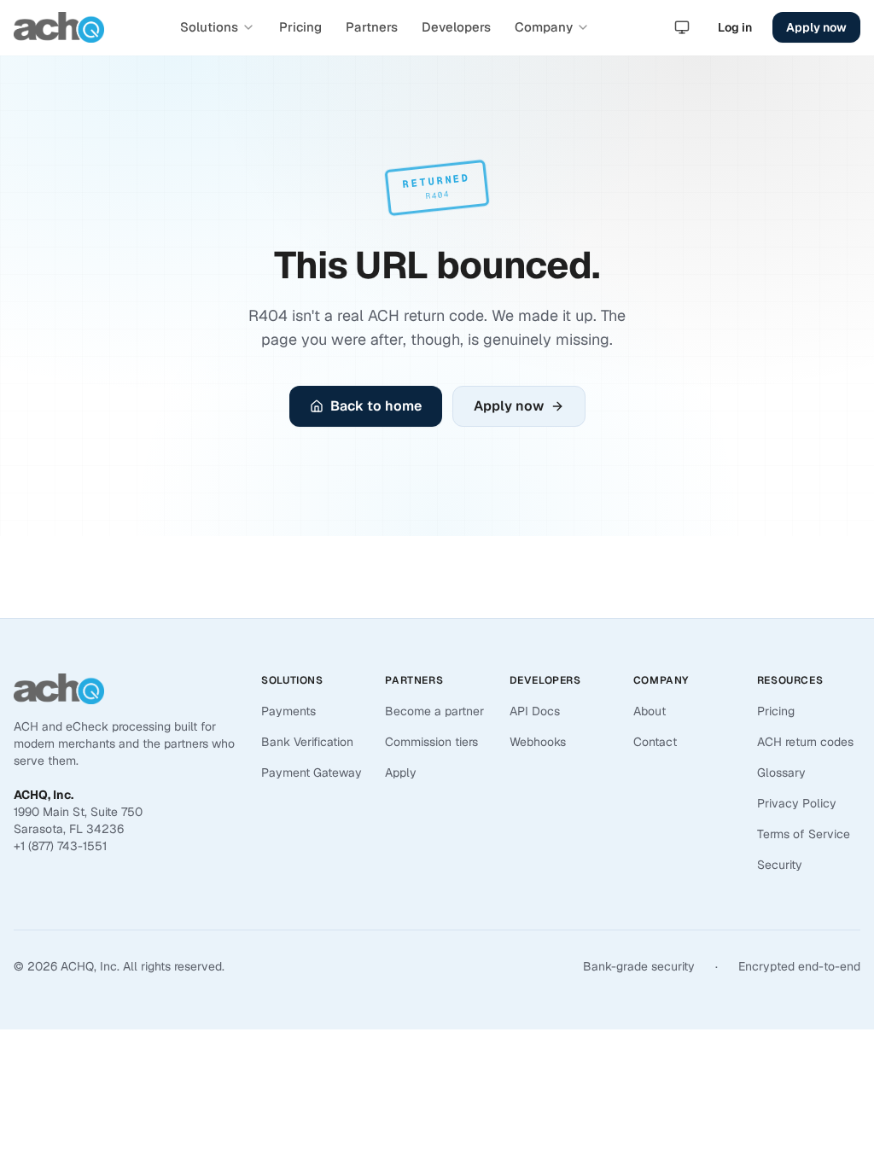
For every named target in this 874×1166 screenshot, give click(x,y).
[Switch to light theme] (682, 27)
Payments (288, 711)
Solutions (209, 27)
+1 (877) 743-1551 (60, 846)
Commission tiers (431, 741)
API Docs (535, 711)
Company (544, 27)
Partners (372, 27)
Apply (401, 772)
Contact (655, 741)
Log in (735, 27)
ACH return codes (805, 741)
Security (779, 864)
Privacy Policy (796, 803)
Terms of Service (803, 834)
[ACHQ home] (59, 27)
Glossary (781, 772)
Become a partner (434, 711)
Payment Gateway (311, 772)
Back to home (376, 406)
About (649, 711)
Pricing (300, 27)
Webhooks (538, 741)
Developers (456, 27)
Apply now (816, 27)
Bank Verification (307, 741)
